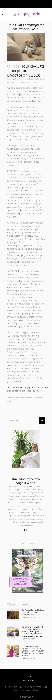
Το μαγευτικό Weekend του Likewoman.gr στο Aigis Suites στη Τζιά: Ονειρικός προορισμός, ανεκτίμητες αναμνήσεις (33, 631)
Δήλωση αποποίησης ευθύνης (26, 690)
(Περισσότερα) (27, 525)
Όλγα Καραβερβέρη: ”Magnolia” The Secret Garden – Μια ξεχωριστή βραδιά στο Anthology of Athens (33, 651)
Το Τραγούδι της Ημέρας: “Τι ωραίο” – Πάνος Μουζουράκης (33, 612)
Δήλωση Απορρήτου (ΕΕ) (35, 686)
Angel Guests (31, 79)
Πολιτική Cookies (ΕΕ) (14, 686)
